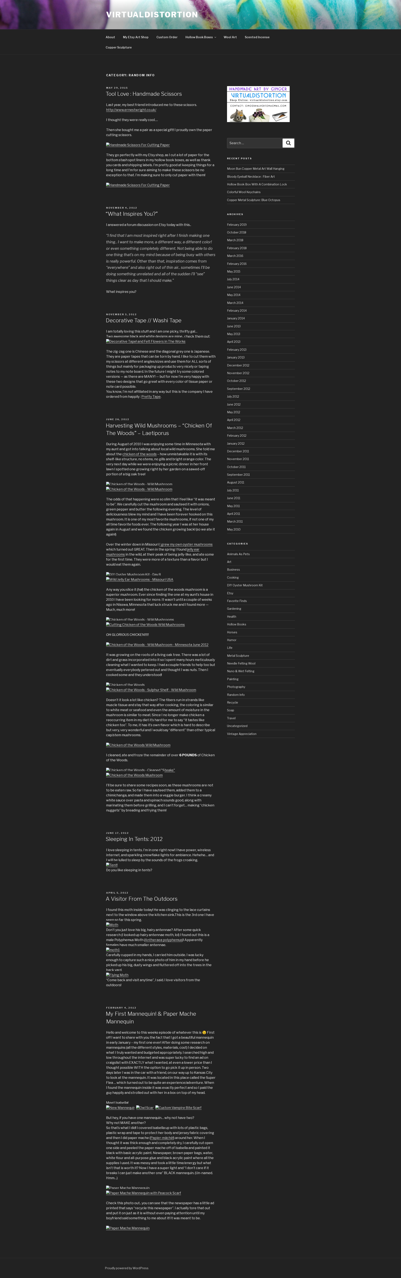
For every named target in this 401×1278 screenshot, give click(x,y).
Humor (231, 640)
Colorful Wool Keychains (244, 192)
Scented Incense (257, 37)
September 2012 (238, 388)
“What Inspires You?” (132, 213)
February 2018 (237, 248)
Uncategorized (237, 726)
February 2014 (237, 310)
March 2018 (235, 240)
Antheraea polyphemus (163, 940)
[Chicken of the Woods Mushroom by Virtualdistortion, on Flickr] (134, 775)
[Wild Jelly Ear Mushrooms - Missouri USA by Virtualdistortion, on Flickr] (139, 580)
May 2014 (233, 295)
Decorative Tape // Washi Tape (143, 320)
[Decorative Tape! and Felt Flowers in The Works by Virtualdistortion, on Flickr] (145, 341)
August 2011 (235, 482)
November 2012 (238, 373)
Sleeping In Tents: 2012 (134, 839)
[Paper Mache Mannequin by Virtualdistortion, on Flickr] (128, 1188)
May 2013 (233, 334)
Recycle (232, 702)
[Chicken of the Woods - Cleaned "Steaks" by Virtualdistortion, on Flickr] (140, 770)
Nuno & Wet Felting (240, 671)
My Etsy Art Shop (135, 37)
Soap (230, 710)
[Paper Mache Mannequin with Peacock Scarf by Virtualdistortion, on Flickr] (143, 1193)
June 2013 (234, 326)
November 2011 (238, 459)
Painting (233, 679)
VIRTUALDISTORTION (152, 14)
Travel (231, 718)
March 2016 (235, 256)
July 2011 (233, 490)
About (110, 37)
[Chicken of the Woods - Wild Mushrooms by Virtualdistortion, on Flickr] (140, 620)
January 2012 (236, 443)
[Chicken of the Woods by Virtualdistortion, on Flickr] (125, 685)
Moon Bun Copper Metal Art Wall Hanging (255, 168)
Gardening (234, 608)
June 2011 (233, 498)
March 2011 (235, 521)
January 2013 (236, 357)
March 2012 (235, 428)
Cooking (233, 577)
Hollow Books (236, 624)
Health (231, 616)
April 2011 (233, 513)
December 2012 (238, 365)
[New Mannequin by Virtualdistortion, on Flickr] (121, 1108)
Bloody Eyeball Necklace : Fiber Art (251, 176)
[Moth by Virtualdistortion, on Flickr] (112, 925)
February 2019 (237, 224)
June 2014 (234, 287)
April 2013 (233, 341)
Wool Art (230, 37)
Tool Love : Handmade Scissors (144, 94)
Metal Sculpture (238, 655)
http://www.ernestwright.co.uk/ (131, 110)
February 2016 (237, 263)
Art (229, 562)
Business (233, 569)
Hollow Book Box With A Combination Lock (257, 184)
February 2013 (236, 349)
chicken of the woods (139, 454)
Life (229, 647)
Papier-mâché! (162, 1138)
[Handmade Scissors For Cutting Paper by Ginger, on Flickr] (138, 145)
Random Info (236, 694)
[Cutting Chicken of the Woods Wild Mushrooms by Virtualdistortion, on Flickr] (145, 625)
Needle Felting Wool (241, 663)
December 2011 (238, 451)
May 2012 (233, 412)
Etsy (230, 593)
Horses (232, 632)
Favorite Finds (237, 601)
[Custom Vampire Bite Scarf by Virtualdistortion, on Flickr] (178, 1108)
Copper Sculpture (119, 47)
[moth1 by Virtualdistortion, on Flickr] (113, 950)
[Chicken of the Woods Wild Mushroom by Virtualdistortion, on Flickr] (138, 745)
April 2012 (233, 420)
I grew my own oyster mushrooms (186, 544)
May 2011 (233, 506)
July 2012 (233, 396)
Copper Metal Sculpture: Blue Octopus (253, 200)
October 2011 (236, 467)
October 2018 (236, 232)
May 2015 (233, 271)
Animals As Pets (238, 554)
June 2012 (234, 404)
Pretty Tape (151, 397)
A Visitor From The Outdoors (142, 898)
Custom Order (167, 37)
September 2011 (238, 474)
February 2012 (236, 435)
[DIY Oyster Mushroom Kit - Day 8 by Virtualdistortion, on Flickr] (133, 575)
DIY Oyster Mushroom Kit (245, 585)
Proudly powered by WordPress (126, 1268)
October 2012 (236, 381)
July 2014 (233, 279)
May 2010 (234, 529)
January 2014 (236, 318)
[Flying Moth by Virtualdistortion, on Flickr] (117, 975)
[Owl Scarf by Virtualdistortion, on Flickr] (145, 1108)
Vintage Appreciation (241, 734)
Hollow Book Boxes (199, 37)
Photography (236, 687)
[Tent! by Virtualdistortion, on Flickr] (112, 865)
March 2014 (235, 303)
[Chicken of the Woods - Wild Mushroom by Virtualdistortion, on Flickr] (139, 484)
